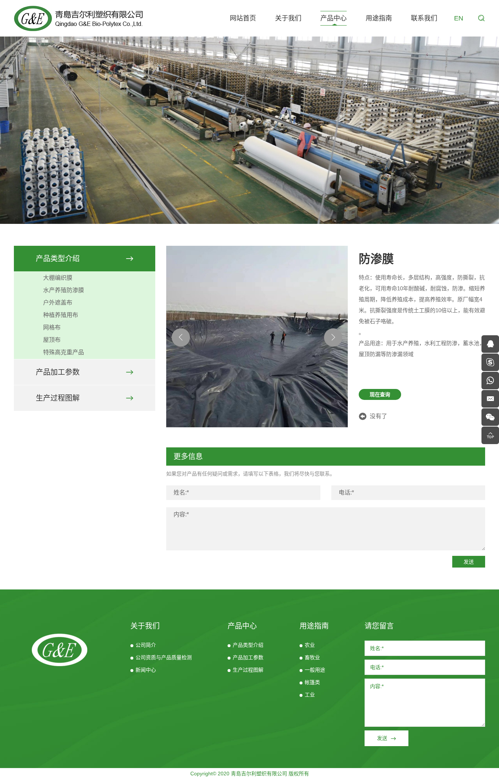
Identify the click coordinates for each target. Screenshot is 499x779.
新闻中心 (146, 670)
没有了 (378, 416)
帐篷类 (312, 682)
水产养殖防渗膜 (63, 290)
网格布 (52, 327)
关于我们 (288, 18)
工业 (310, 695)
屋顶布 (52, 340)
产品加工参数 (58, 372)
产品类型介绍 (58, 259)
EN (458, 18)
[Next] (333, 337)
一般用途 (315, 670)
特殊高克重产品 (63, 352)
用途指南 (379, 18)
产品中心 (333, 18)
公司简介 (146, 645)
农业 (310, 645)
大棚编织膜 (57, 278)
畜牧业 (312, 657)
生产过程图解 (58, 398)
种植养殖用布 (60, 315)
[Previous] (181, 337)
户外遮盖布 (57, 302)
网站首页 (243, 18)
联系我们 (424, 18)
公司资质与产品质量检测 (164, 657)
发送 (469, 562)
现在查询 (380, 394)
